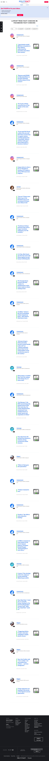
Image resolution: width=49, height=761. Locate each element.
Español (27, 4)
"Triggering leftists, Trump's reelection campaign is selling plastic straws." (23, 634)
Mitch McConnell (18, 722)
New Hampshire (27, 724)
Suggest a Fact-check (39, 739)
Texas (26, 729)
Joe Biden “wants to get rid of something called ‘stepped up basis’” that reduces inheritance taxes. (23, 315)
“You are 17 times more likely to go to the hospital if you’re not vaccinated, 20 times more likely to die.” (24, 199)
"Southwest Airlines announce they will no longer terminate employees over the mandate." (23, 229)
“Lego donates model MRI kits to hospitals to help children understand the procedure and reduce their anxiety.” (24, 48)
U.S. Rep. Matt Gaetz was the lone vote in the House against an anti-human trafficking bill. (24, 256)
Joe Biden (17, 724)
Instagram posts (20, 34)
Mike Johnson (18, 723)
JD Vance (17, 721)
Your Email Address (4, 13)
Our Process (36, 720)
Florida (26, 721)
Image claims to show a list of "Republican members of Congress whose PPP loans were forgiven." (24, 170)
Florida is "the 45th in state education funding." (24, 516)
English (21, 4)
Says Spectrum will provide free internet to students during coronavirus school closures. (24, 440)
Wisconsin (26, 731)
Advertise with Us (37, 724)
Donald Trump (18, 720)
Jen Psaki (19, 186)
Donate (46, 1)
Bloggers (18, 456)
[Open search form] (6, 2)
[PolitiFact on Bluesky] (12, 750)
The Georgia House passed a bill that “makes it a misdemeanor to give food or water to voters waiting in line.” (24, 284)
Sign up (37, 751)
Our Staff (35, 721)
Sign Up (20, 15)
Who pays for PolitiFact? (38, 723)
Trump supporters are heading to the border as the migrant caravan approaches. (24, 691)
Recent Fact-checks (37, 734)
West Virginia (27, 730)
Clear (37, 25)
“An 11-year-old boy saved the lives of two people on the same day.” (23, 106)
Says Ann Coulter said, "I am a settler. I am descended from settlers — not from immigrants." (24, 662)
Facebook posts (20, 121)
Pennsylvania (27, 728)
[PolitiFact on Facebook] (10, 750)
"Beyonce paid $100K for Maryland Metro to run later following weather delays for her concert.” (24, 78)
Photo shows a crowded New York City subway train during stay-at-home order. (24, 378)
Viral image (19, 367)
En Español (36, 722)
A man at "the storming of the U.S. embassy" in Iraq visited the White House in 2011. (24, 576)
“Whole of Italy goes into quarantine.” (23, 465)
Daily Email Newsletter (6, 11)
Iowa (25, 722)
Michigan (26, 723)
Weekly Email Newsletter (6, 10)
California (26, 720)
